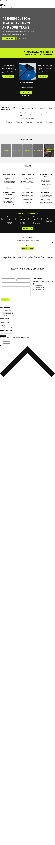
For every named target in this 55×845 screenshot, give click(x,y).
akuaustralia (2, 323)
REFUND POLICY (6, 339)
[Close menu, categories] (0, 345)
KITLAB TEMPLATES (7, 310)
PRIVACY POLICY (6, 343)
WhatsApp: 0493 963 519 (40, 289)
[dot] (26, 245)
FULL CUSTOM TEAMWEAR (8, 312)
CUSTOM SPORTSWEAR (8, 313)
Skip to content (3, 0)
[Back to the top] (27, 377)
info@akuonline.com (39, 287)
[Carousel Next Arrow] (52, 243)
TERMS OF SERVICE (7, 341)
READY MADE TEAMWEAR (8, 315)
